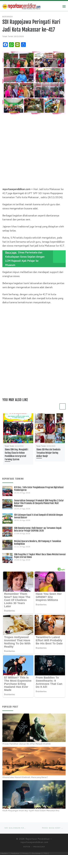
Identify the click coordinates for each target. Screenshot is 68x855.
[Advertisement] (34, 150)
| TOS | (46, 853)
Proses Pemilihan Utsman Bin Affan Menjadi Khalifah (26, 743)
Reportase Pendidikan (37, 838)
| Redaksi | (4, 853)
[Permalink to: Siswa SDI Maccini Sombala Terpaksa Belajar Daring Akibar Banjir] (50, 428)
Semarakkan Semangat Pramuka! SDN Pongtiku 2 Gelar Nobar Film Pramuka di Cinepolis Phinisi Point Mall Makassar (39, 503)
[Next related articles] (62, 406)
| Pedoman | (15, 853)
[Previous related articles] (56, 406)
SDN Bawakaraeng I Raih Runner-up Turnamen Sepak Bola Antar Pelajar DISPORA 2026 (38, 529)
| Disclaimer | (36, 853)
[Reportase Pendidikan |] (21, 6)
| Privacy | (25, 853)
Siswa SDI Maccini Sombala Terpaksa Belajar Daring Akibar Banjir (48, 452)
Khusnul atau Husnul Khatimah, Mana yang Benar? (25, 777)
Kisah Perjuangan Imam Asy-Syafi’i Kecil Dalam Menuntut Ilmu (30, 810)
